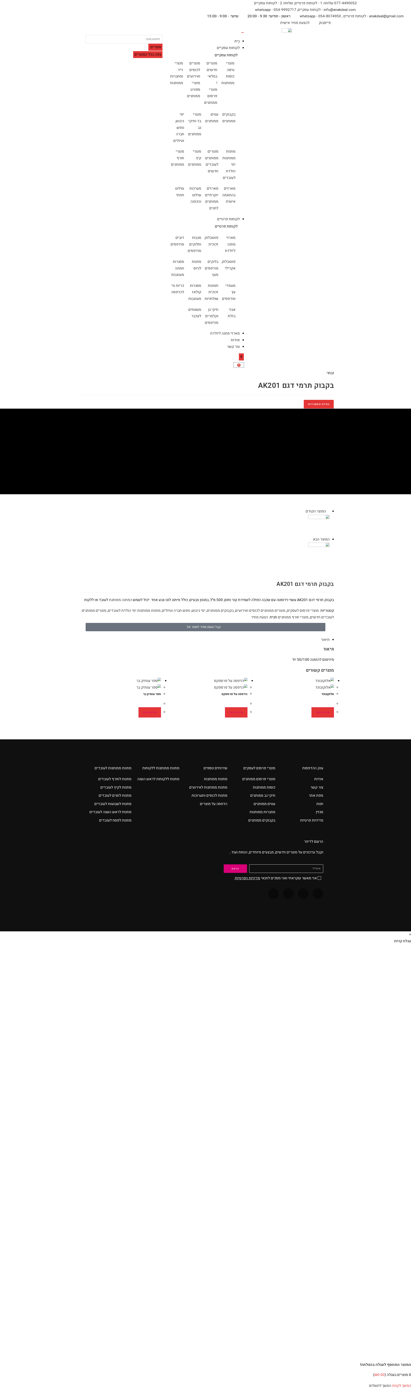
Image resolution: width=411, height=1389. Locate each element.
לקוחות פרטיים (228, 219)
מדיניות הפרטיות (247, 878)
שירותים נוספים (215, 768)
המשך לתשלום (380, 1385)
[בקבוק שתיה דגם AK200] (319, 553)
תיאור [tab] (325, 639)
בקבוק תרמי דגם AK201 (197, 462)
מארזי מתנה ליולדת (225, 333)
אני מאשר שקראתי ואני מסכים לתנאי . (275, 878)
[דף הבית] (226, 462)
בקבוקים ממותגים (220, 610)
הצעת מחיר (259, 617)
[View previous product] (328, 511)
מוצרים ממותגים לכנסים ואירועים (260, 610)
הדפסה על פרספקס (234, 694)
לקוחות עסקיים (228, 48)
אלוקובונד (327, 694)
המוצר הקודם (316, 511)
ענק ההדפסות (312, 768)
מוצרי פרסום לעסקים (303, 610)
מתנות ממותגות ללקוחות (160, 768)
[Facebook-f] (318, 893)
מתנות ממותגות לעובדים (113, 768)
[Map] (273, 893)
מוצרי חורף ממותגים (293, 617)
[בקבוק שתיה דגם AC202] (319, 525)
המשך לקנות (401, 1385)
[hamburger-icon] (242, 32)
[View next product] (310, 539)
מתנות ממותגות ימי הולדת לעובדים (134, 610)
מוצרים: (155, 47)
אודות (235, 340)
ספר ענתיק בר (152, 694)
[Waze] (303, 893)
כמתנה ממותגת (120, 600)
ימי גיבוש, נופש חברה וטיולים (183, 610)
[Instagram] (288, 893)
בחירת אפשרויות (318, 404)
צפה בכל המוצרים (147, 54)
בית (237, 41)
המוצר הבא (321, 539)
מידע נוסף (322, 712)
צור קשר (233, 346)
